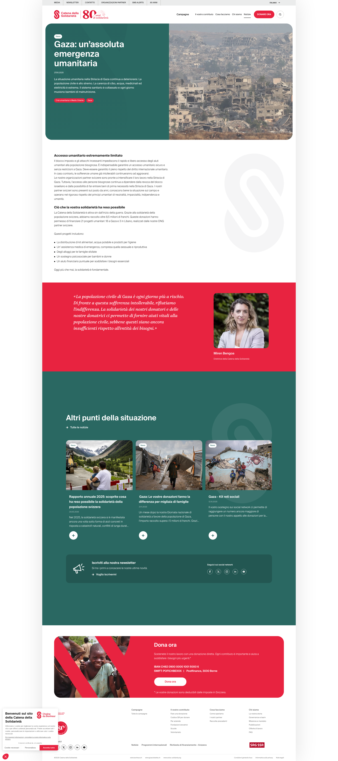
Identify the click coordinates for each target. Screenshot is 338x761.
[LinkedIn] (235, 571)
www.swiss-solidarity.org (172, 758)
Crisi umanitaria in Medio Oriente (70, 100)
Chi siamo (237, 14)
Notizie (247, 14)
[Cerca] (280, 14)
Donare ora (264, 14)
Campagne (183, 14)
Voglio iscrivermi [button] (106, 574)
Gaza (90, 100)
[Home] (81, 14)
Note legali (280, 758)
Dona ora (170, 681)
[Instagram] (226, 571)
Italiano (273, 3)
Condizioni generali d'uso (243, 758)
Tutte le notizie (79, 427)
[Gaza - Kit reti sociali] (238, 492)
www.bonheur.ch (136, 758)
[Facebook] (210, 571)
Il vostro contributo (204, 14)
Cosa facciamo (222, 14)
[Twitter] (218, 571)
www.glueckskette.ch (152, 758)
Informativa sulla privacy (264, 758)
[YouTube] (243, 571)
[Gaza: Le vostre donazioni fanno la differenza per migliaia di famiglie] (169, 492)
